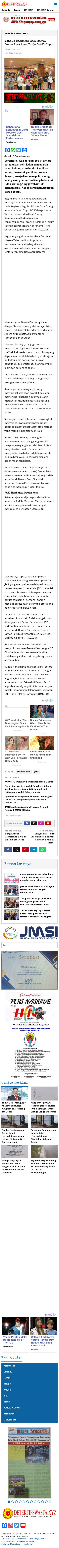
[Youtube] (48, 823)
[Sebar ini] (8, 849)
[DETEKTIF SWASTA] (14, 4)
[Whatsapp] (42, 849)
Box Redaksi (8, 1538)
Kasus (7, 1401)
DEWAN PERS (23, 771)
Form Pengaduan (36, 1538)
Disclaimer (21, 1538)
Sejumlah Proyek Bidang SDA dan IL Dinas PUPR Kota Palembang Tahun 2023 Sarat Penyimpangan (43, 1166)
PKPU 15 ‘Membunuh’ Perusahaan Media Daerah (28, 781)
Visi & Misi (28, 1544)
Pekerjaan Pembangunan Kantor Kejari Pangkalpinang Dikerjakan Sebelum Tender (44, 1136)
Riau (6, 1395)
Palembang (9, 1365)
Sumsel (7, 1377)
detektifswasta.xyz (17, 156)
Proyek (7, 1389)
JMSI (36, 771)
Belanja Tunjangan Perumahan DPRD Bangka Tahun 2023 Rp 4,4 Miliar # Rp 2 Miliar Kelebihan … (13, 1166)
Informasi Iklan (7, 1541)
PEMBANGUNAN (12, 1407)
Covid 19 (8, 1371)
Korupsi (7, 1383)
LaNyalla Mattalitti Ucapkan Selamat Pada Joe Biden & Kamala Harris (43, 836)
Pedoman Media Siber (11, 1544)
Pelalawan (9, 1413)
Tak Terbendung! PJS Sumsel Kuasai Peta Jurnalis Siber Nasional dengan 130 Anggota (35, 913)
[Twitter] (34, 823)
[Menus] (56, 4)
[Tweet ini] (16, 849)
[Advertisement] (29, 287)
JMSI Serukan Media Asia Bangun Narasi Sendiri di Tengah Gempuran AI (37, 889)
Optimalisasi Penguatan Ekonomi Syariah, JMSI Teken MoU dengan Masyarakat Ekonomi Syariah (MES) (28, 799)
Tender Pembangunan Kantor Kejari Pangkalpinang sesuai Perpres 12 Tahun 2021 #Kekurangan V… (13, 1136)
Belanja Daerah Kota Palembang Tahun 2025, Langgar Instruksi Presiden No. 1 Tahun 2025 (37, 877)
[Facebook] (27, 823)
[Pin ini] (25, 849)
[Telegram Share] (33, 849)
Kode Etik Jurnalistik (25, 1541)
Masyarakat (10, 1419)
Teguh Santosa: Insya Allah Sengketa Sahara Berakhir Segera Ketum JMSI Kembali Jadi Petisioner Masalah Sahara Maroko (27, 789)
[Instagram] (41, 823)
